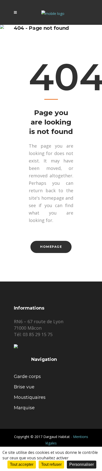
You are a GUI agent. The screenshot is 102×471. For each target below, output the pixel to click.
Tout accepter (21, 464)
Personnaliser (81, 464)
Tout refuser (51, 464)
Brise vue (24, 387)
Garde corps (27, 376)
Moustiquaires (30, 397)
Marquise (24, 407)
